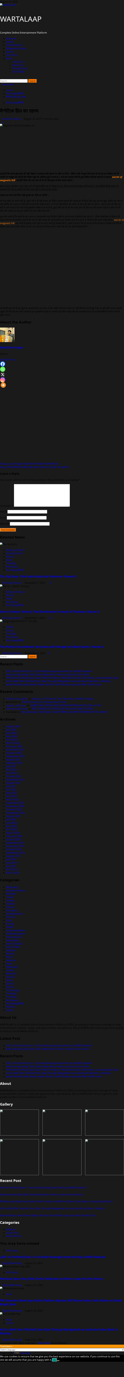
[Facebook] (2, 364)
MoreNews (44, 1343)
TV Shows (11, 996)
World (9, 1010)
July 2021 (11, 786)
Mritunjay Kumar (12, 582)
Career (10, 897)
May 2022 (11, 769)
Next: (34, 467)
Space (9, 980)
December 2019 (15, 842)
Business (11, 38)
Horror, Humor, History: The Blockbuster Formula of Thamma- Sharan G (50, 611)
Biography (12, 887)
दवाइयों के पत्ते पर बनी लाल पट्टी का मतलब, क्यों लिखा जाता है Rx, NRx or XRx (65, 705)
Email (3, 517)
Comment (6, 505)
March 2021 (13, 799)
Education (12, 910)
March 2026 (13, 743)
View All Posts (8, 359)
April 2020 (11, 829)
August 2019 (13, 856)
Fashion (10, 917)
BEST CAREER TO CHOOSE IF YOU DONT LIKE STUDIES (62, 708)
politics (10, 41)
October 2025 (14, 753)
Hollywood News (15, 930)
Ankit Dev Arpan (11, 119)
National (11, 960)
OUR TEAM (18, 71)
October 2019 (14, 849)
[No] (58, 1360)
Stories (10, 987)
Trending (11, 563)
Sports (10, 51)
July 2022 (11, 766)
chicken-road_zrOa (17, 708)
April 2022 (11, 773)
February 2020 (14, 836)
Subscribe (8, 84)
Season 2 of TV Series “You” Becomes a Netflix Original (63, 698)
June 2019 (11, 862)
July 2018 (11, 866)
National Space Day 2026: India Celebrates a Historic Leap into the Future (47, 674)
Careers (10, 900)
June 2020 (11, 822)
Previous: (30, 463)
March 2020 (13, 832)
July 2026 (11, 729)
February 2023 (14, 763)
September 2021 (15, 779)
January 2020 (13, 839)
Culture (10, 907)
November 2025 (15, 749)
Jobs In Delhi (13, 947)
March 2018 (13, 872)
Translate (25, 1353)
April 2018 (11, 869)
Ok (54, 1360)
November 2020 (15, 806)
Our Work (11, 55)
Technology (12, 990)
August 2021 (13, 783)
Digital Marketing (12, 1263)
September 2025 (15, 756)
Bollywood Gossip (16, 48)
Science (10, 977)
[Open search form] (1, 77)
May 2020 (11, 826)
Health (10, 927)
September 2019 (15, 852)
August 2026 (13, 726)
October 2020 (14, 809)
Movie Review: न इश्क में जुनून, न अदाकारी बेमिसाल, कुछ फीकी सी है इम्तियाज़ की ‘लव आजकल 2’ (65, 712)
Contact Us (18, 61)
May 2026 (11, 736)
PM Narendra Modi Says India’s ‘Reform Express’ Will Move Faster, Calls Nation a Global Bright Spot (62, 677)
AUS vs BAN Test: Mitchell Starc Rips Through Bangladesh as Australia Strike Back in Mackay (58, 681)
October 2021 (14, 776)
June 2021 (11, 789)
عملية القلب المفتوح (16, 705)
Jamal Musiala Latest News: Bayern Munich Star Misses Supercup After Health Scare (54, 684)
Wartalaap (12, 566)
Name (3, 511)
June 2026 (11, 733)
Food (9, 920)
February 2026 (14, 746)
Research (11, 973)
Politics (10, 627)
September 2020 (15, 812)
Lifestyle (10, 950)
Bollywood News (15, 550)
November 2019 (15, 846)
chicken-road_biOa (17, 698)
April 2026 (11, 739)
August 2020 (13, 816)
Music (9, 957)
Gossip (10, 923)
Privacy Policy (20, 68)
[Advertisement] (62, 148)
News (9, 560)
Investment (12, 940)
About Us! (17, 65)
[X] (2, 374)
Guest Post (12, 1232)
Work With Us (14, 1236)
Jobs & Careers (14, 943)
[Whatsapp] (2, 369)
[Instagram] (2, 379)
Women (10, 1006)
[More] (3, 385)
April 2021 (11, 796)
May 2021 (11, 793)
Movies (10, 556)
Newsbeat (12, 967)
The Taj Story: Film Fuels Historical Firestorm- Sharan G (38, 576)
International (13, 937)
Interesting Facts (15, 933)
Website (4, 523)
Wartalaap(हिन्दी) (15, 102)
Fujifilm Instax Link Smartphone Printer (44, 702)
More (9, 58)
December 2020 (15, 802)
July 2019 (11, 859)
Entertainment (14, 45)
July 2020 (11, 819)
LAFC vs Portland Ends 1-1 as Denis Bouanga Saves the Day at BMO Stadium (49, 671)
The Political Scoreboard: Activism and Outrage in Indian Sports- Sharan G (52, 647)
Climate (10, 903)
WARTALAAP (21, 19)
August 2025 (13, 759)
